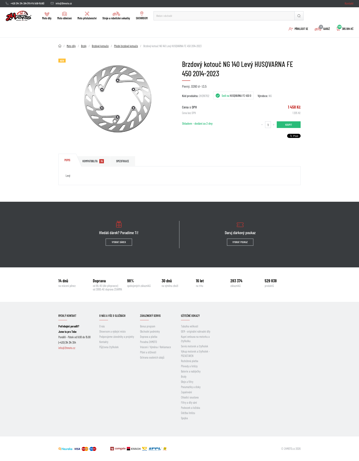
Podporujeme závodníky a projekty (116, 336)
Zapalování (186, 392)
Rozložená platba (189, 361)
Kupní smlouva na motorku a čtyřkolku (195, 339)
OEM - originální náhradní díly (195, 331)
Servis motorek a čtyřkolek (194, 346)
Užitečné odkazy (190, 315)
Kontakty (103, 342)
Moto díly (47, 18)
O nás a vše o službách (112, 315)
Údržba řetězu (188, 413)
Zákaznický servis (150, 315)
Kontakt (349, 3)
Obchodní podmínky (150, 331)
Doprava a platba (148, 336)
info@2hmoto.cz (64, 3)
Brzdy (183, 376)
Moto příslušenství (87, 18)
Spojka (184, 418)
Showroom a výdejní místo (112, 331)
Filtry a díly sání (189, 402)
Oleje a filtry (187, 382)
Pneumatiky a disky (190, 387)
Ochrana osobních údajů (152, 357)
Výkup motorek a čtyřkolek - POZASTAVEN (195, 354)
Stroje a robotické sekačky (116, 18)
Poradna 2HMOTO (148, 342)
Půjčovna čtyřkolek (109, 347)
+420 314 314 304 (19, 3)
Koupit (288, 124)
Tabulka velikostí (189, 326)
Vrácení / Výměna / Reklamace (155, 347)
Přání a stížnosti (148, 352)
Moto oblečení (64, 18)
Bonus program (147, 326)
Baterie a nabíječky (190, 371)
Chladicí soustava (190, 397)
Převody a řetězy (189, 366)
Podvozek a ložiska (190, 407)
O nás (102, 326)
